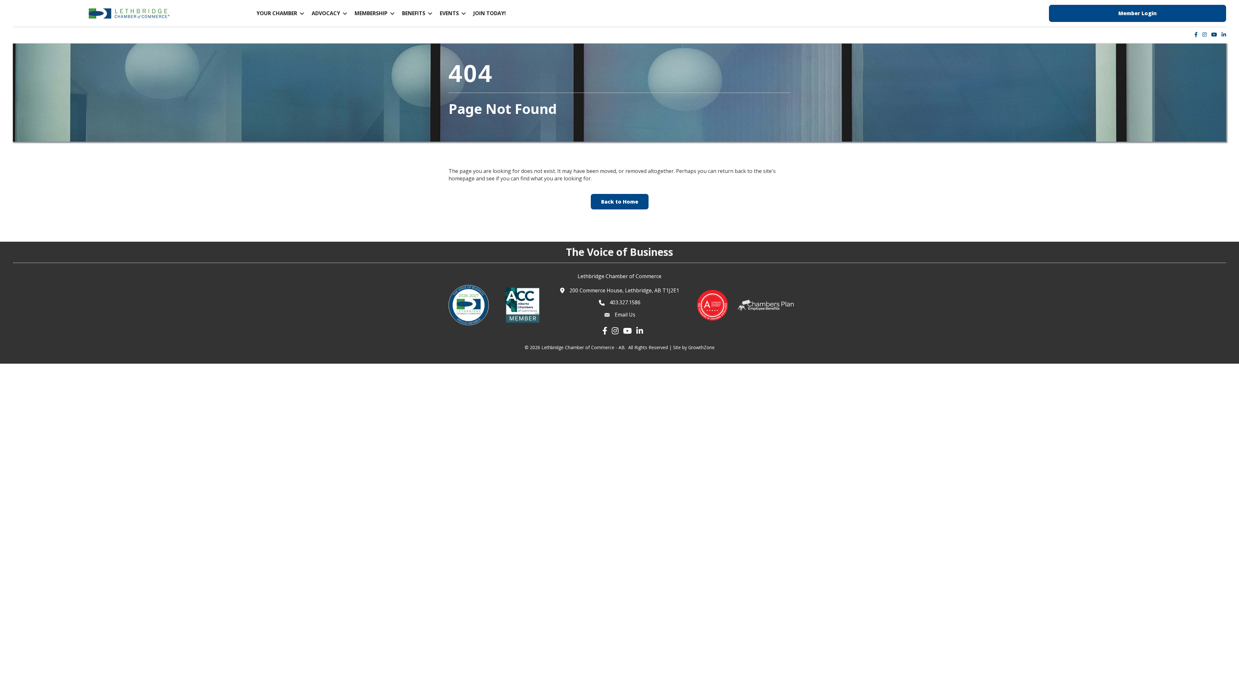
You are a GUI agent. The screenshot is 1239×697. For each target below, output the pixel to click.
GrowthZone (701, 347)
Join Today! (489, 13)
